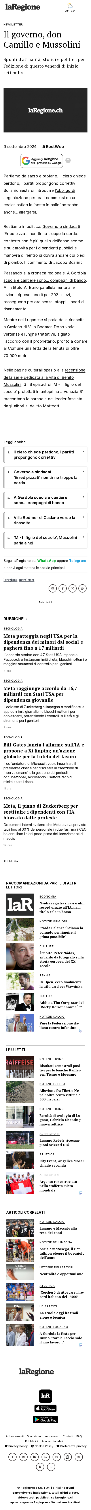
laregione (10, 580)
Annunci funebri (52, 1441)
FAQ (79, 1436)
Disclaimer (34, 1436)
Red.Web (55, 146)
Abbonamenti (15, 1436)
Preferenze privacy (73, 1446)
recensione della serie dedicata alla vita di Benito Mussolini (44, 377)
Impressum (52, 1436)
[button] (12, 1457)
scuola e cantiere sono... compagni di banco (45, 280)
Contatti (68, 1436)
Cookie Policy (43, 1446)
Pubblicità (31, 1441)
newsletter (26, 580)
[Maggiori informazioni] (68, 161)
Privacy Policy (18, 1446)
